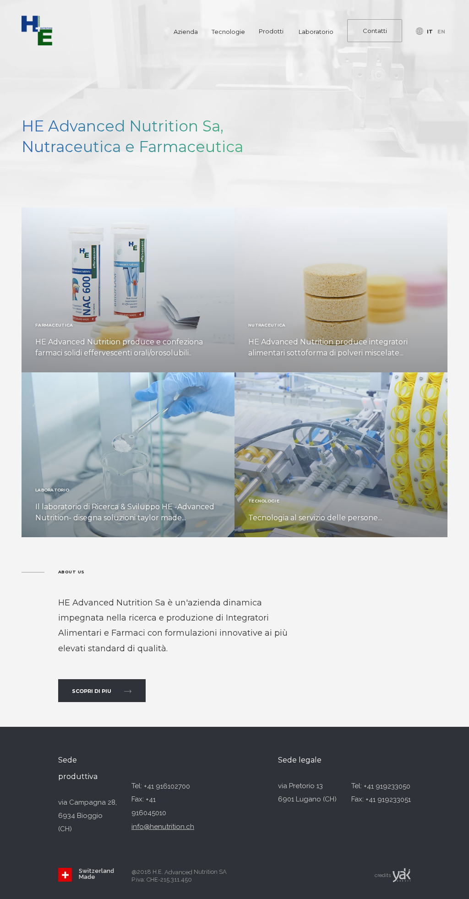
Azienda (186, 31)
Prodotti (271, 31)
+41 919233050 (387, 786)
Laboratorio (316, 31)
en (441, 31)
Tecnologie (228, 31)
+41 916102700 (167, 786)
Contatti (375, 30)
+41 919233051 (388, 799)
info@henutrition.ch (162, 827)
